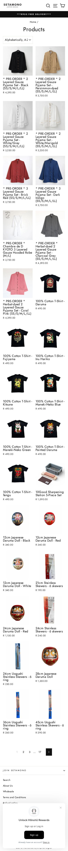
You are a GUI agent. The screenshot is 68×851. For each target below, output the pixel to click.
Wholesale (8, 791)
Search (6, 780)
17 (40, 752)
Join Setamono (15, 770)
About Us (8, 785)
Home (33, 22)
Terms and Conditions (14, 797)
